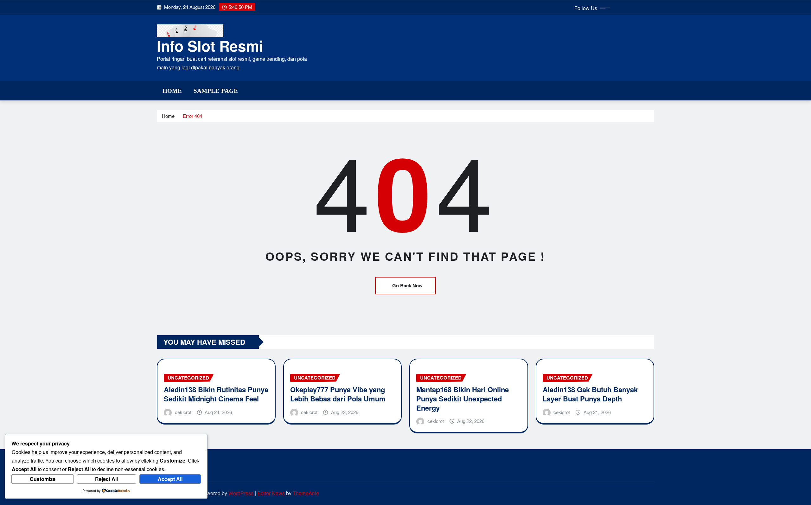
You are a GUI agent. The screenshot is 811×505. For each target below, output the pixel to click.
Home (172, 90)
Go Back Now (407, 285)
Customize (42, 479)
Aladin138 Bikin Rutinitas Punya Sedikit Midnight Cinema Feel (216, 394)
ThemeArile (306, 493)
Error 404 (192, 115)
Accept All (170, 479)
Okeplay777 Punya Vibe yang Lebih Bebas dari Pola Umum (338, 394)
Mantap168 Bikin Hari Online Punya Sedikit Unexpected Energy (462, 398)
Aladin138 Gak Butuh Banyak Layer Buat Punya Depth (590, 394)
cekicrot (183, 412)
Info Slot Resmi (210, 45)
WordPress (240, 493)
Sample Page (216, 90)
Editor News (271, 493)
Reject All (106, 479)
